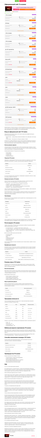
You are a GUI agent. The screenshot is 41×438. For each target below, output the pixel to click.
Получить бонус (27, 9)
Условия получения (20, 30)
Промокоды (32, 20)
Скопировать (32, 64)
